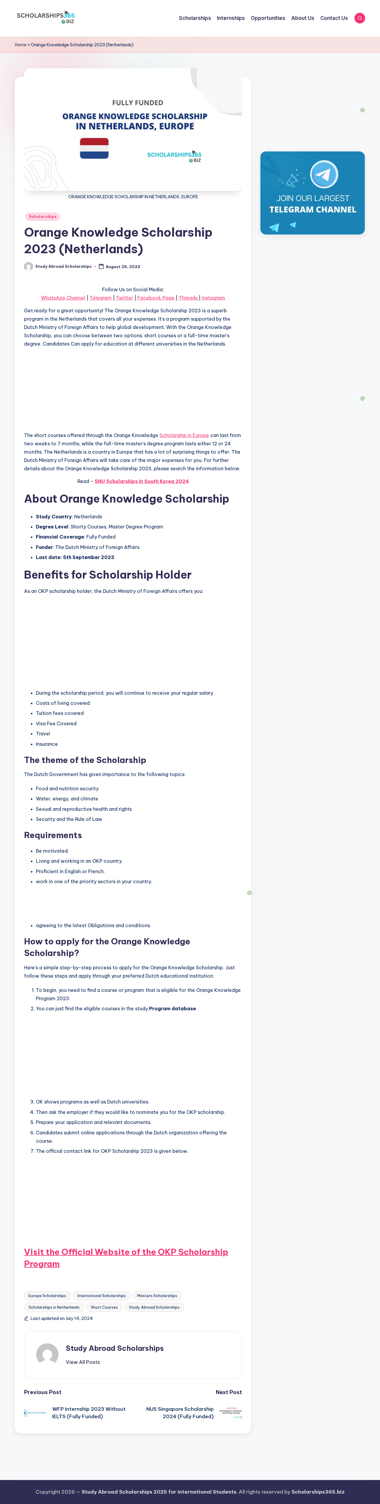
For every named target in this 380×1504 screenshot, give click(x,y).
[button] (83, 1362)
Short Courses (104, 1307)
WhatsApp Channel (63, 298)
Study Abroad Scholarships (154, 1307)
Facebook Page (156, 298)
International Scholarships (101, 1295)
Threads (189, 298)
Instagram (213, 298)
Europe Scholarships (47, 1295)
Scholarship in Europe (184, 435)
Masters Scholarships (157, 1295)
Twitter (124, 298)
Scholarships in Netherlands (54, 1307)
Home (20, 45)
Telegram (101, 298)
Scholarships (43, 216)
